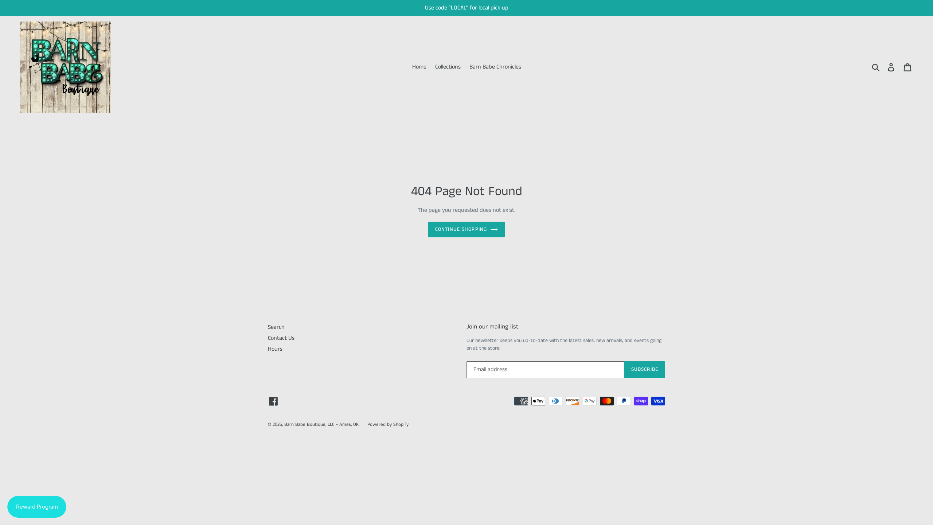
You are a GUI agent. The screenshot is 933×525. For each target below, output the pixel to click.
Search (276, 327)
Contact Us (281, 338)
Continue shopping (461, 229)
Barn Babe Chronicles (495, 67)
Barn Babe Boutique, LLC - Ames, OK (321, 424)
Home (419, 67)
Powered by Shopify (388, 424)
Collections (448, 67)
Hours (275, 349)
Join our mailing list (492, 326)
